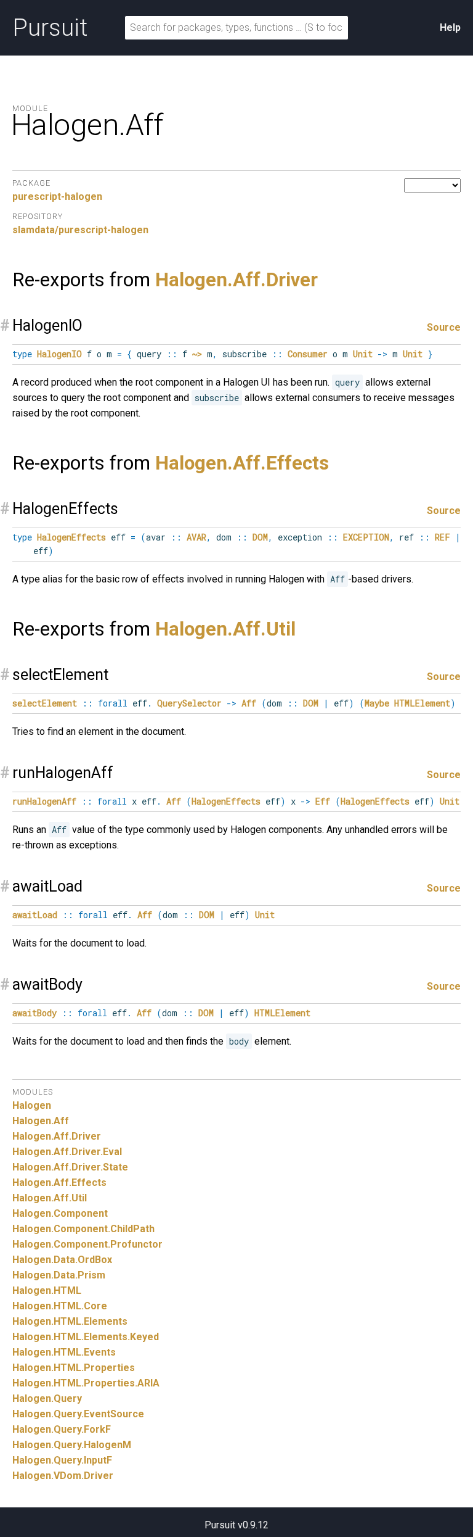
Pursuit (49, 28)
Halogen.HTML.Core (59, 1306)
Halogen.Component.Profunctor (87, 1244)
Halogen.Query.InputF (62, 1460)
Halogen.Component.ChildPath (83, 1229)
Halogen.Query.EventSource (78, 1414)
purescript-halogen (57, 196)
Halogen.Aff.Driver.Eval (67, 1152)
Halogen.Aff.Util (225, 629)
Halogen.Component (60, 1213)
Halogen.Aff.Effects (242, 463)
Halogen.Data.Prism (58, 1275)
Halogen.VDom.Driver (62, 1475)
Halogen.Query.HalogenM (71, 1445)
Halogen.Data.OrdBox (62, 1260)
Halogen (31, 1105)
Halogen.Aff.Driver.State (70, 1167)
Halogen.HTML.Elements (69, 1321)
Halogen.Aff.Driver (236, 279)
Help (450, 27)
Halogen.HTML (46, 1290)
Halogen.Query (47, 1398)
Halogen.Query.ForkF (61, 1429)
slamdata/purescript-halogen (80, 230)
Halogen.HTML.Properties (73, 1367)
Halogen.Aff (40, 1121)
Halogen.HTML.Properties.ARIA (86, 1383)
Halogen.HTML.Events (64, 1352)
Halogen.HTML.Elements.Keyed (85, 1337)
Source (444, 327)
